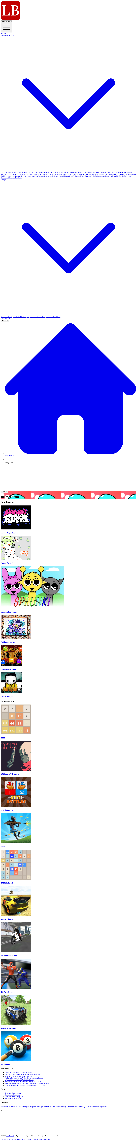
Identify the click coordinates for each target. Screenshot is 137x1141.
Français (26, 1107)
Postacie (3, 33)
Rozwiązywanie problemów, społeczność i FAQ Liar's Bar (45, 174)
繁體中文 (15, 1107)
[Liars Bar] (10, 19)
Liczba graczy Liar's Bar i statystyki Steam (14, 172)
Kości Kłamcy (68, 174)
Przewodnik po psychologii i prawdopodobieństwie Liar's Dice (58, 176)
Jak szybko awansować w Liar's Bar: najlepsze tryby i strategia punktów (28, 1083)
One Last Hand (6, 318)
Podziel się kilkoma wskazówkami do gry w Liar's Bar (99, 174)
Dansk (80, 1107)
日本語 (20, 1107)
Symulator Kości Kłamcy (38, 317)
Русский (75, 1107)
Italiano (37, 1107)
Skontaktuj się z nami (11, 1139)
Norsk (105, 1107)
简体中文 (9, 1107)
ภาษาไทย (48, 1107)
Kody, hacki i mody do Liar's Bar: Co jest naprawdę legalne (110, 172)
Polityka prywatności (43, 1139)
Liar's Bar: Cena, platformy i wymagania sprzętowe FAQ (46, 172)
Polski (53, 1107)
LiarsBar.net (10, 1136)
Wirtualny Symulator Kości (13, 1098)
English (3, 1107)
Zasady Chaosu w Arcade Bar (12, 178)
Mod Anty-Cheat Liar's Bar (86, 176)
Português (32, 1107)
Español (42, 1107)
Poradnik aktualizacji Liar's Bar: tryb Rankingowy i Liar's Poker (25, 1085)
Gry (6, 459)
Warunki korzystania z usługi (27, 1139)
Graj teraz (4, 491)
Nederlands (59, 1107)
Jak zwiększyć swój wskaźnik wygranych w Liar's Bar (20, 176)
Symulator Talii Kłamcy (53, 317)
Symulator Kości (6, 317)
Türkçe (100, 1107)
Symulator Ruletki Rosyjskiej (20, 317)
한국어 (65, 1107)
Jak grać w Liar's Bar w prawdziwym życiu (78, 172)
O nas (3, 1139)
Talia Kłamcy (77, 174)
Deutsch (70, 1107)
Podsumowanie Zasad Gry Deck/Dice (107, 176)
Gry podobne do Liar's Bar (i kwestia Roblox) (19, 1080)
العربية (85, 1107)
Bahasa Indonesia (92, 1107)
